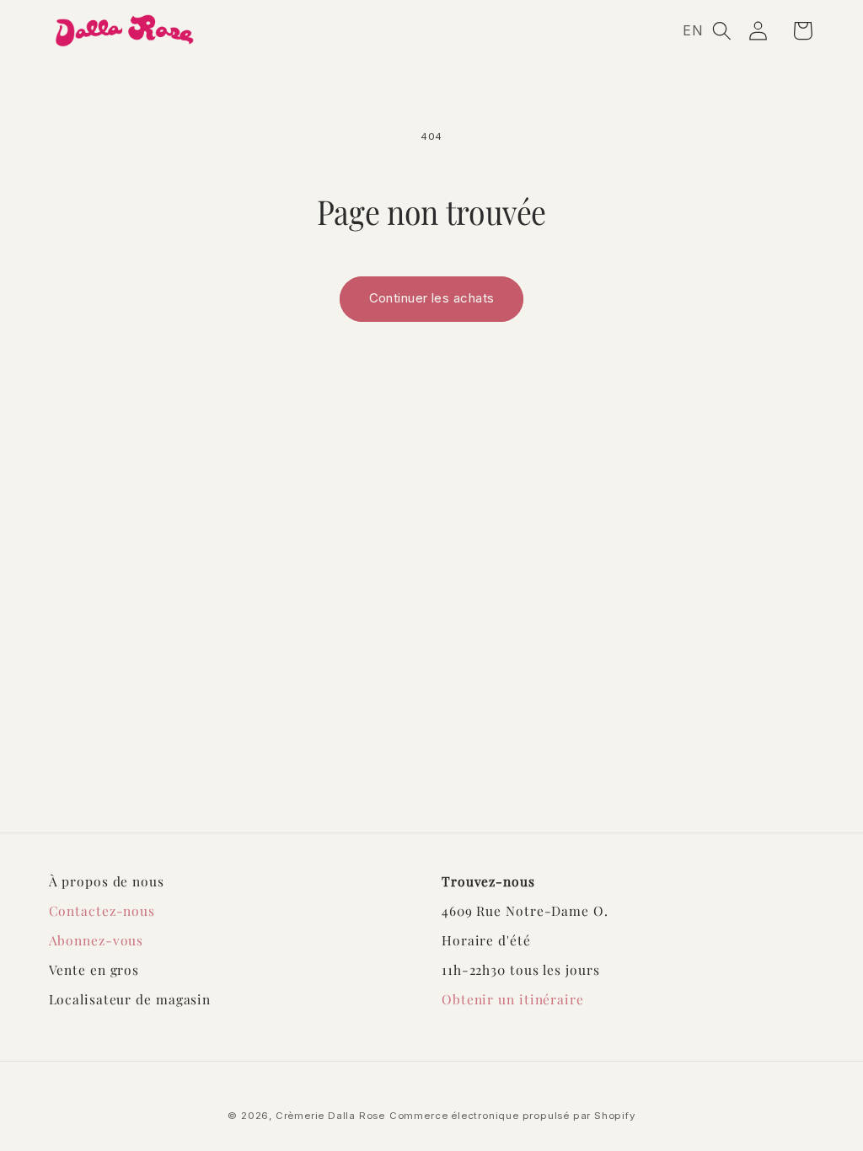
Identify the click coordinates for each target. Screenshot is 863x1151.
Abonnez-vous (96, 940)
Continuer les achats (432, 298)
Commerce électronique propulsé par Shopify (512, 1116)
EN (693, 30)
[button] (722, 30)
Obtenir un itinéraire (513, 999)
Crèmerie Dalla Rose (330, 1116)
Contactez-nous (102, 910)
